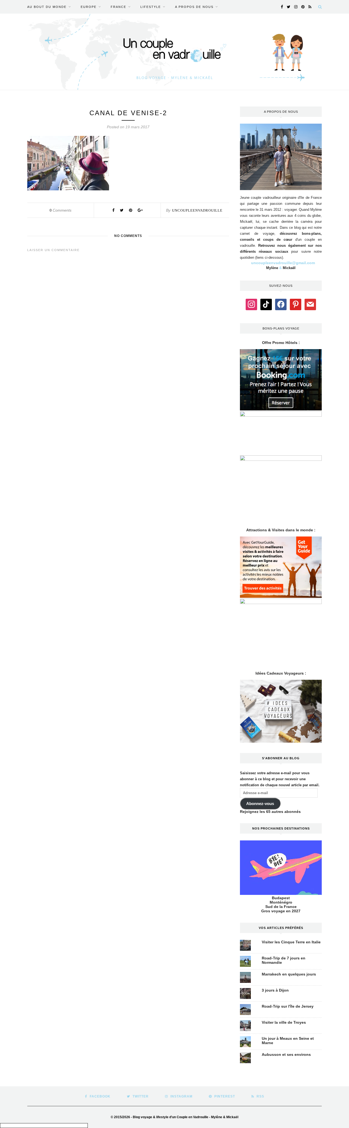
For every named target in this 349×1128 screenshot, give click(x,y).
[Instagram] (251, 304)
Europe (89, 6)
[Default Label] (266, 304)
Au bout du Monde (47, 6)
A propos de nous (194, 6)
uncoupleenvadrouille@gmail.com (283, 263)
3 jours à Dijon (275, 990)
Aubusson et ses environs (286, 1054)
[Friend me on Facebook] (281, 304)
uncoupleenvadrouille (197, 210)
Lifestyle (150, 6)
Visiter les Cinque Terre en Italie (291, 942)
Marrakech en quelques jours (289, 974)
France (118, 6)
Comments (60, 210)
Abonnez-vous (260, 803)
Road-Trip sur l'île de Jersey (288, 1006)
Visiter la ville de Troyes (284, 1022)
